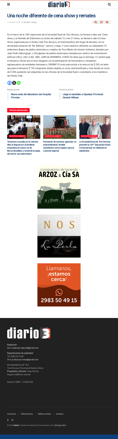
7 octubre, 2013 (13, 22)
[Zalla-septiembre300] (59, 285)
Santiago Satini (60, 425)
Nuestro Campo (30, 22)
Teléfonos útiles (44, 414)
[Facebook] (9, 83)
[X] (14, 83)
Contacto (59, 414)
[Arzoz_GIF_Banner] (59, 187)
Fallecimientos (27, 414)
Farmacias (11, 414)
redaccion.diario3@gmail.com (25, 348)
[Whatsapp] (19, 83)
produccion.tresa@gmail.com (25, 359)
